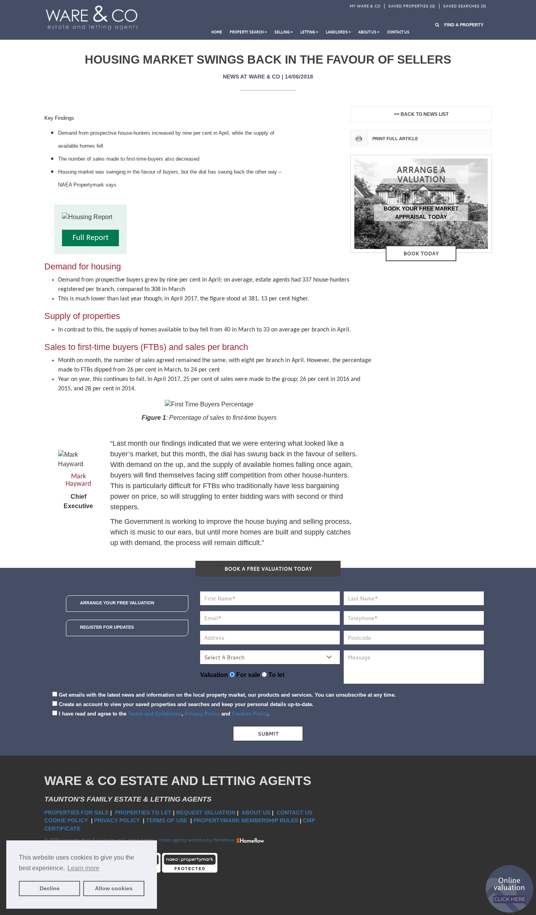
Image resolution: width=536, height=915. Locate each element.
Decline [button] (50, 888)
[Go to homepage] (93, 18)
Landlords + (338, 32)
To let (275, 675)
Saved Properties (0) (411, 6)
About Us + (368, 32)
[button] (459, 25)
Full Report (91, 238)
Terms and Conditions (155, 714)
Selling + (283, 32)
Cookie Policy (66, 820)
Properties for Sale (76, 812)
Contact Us (295, 812)
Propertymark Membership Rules (245, 820)
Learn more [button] (83, 868)
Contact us (398, 32)
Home (216, 32)
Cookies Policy (250, 714)
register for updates (107, 627)
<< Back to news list (421, 114)
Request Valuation (205, 812)
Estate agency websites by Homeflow (197, 840)
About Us (256, 812)
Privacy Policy (202, 714)
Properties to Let (143, 812)
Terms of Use (167, 820)
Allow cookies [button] (114, 888)
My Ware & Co (365, 6)
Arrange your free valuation (117, 602)
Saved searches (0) (464, 6)
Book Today (421, 253)
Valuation (214, 675)
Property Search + (248, 32)
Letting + (309, 32)
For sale (247, 675)
